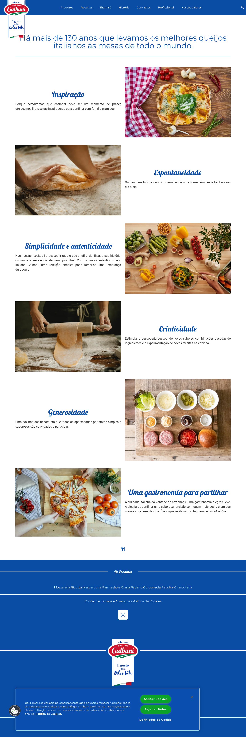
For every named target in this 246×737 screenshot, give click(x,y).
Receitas (86, 7)
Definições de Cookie (155, 719)
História (124, 7)
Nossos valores (191, 7)
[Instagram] (123, 615)
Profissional (166, 7)
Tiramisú (105, 7)
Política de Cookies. (49, 713)
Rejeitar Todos (155, 709)
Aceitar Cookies (156, 699)
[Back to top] (235, 669)
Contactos (144, 7)
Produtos (67, 7)
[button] (242, 8)
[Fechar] (192, 697)
